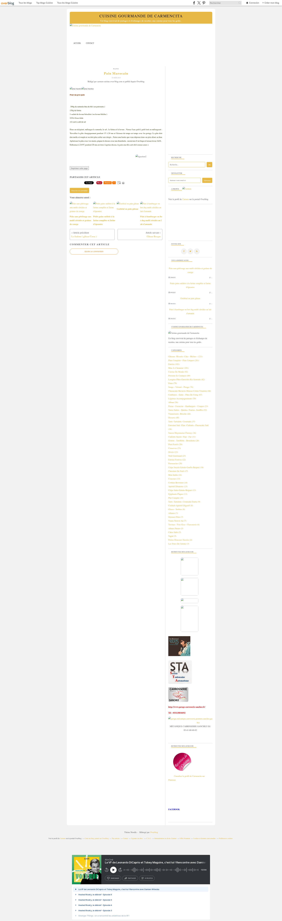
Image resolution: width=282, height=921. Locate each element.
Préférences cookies (226, 838)
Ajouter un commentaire (94, 251)
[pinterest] (204, 3)
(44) (179, 413)
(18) (186, 467)
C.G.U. (148, 838)
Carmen (185, 199)
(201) (183, 360)
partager (132, 878)
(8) (180, 505)
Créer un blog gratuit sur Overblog (97, 838)
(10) (175, 497)
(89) (179, 375)
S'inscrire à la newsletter (79, 191)
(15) (174, 478)
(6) (184, 524)
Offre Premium (185, 838)
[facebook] (194, 3)
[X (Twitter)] (199, 3)
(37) (181, 421)
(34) (182, 432)
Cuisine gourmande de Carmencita (141, 15)
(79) (172, 383)
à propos (149, 878)
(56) (173, 402)
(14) (177, 482)
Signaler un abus (137, 838)
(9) (184, 501)
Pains (116, 69)
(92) (178, 371)
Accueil (77, 43)
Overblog (154, 832)
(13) (177, 486)
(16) (175, 475)
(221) (185, 356)
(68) (189, 390)
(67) (185, 394)
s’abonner (115, 878)
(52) (187, 410)
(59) (182, 398)
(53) (188, 406)
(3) (178, 543)
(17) (178, 471)
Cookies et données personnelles (204, 838)
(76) (180, 387)
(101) (174, 364)
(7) (173, 513)
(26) (175, 444)
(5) (175, 528)
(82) (186, 379)
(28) (183, 440)
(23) (174, 448)
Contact (90, 43)
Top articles (116, 838)
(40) (173, 417)
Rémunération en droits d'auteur (166, 838)
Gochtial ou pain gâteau (190, 298)
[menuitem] (77, 43)
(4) (180, 539)
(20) (175, 463)
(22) (177, 459)
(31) (181, 436)
